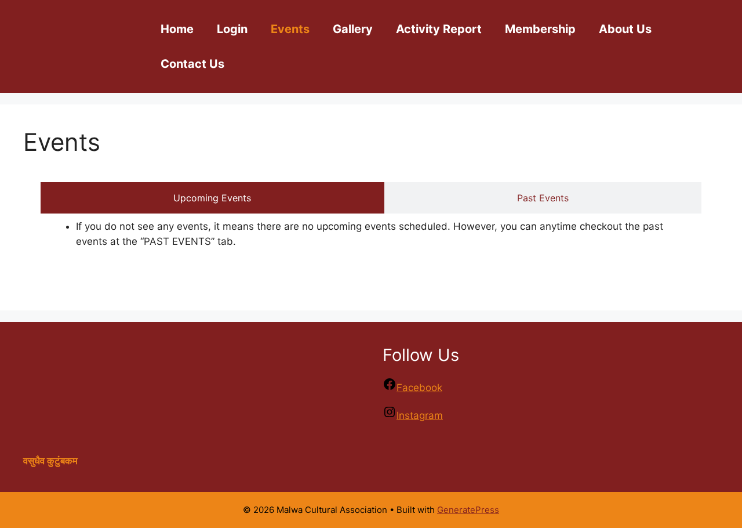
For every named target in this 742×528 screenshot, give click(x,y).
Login (232, 29)
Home (177, 29)
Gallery (353, 29)
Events (290, 29)
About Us (625, 29)
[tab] (212, 198)
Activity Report (439, 29)
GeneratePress (468, 509)
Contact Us (192, 64)
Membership (540, 29)
